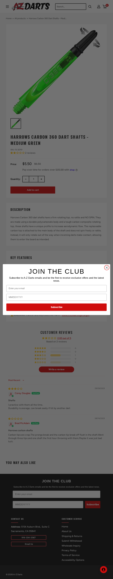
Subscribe (56, 307)
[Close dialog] (106, 267)
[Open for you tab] (103, 569)
